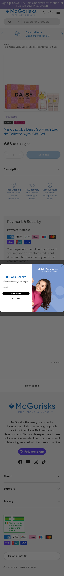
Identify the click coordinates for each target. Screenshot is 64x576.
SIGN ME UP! (16, 293)
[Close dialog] (62, 266)
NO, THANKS (16, 298)
